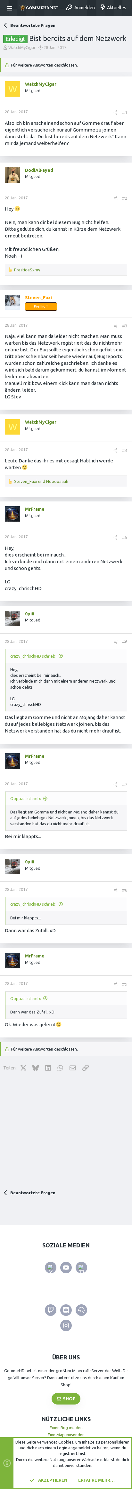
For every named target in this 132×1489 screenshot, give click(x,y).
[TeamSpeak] (81, 1310)
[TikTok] (81, 1267)
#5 (124, 537)
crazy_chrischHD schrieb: (33, 656)
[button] (10, 8)
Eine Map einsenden (66, 1434)
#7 (124, 784)
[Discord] (66, 1310)
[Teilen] (115, 112)
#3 (124, 326)
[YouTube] (66, 1267)
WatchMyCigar (22, 47)
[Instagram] (66, 1325)
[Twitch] (50, 1310)
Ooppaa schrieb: (25, 798)
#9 (124, 984)
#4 (124, 450)
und (41, 481)
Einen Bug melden (66, 1427)
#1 (124, 112)
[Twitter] (50, 1267)
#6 (124, 641)
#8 (124, 890)
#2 (124, 198)
